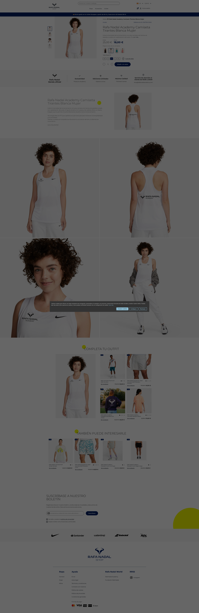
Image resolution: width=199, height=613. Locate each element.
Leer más (111, 305)
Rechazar (143, 309)
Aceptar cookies (122, 308)
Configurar (134, 309)
